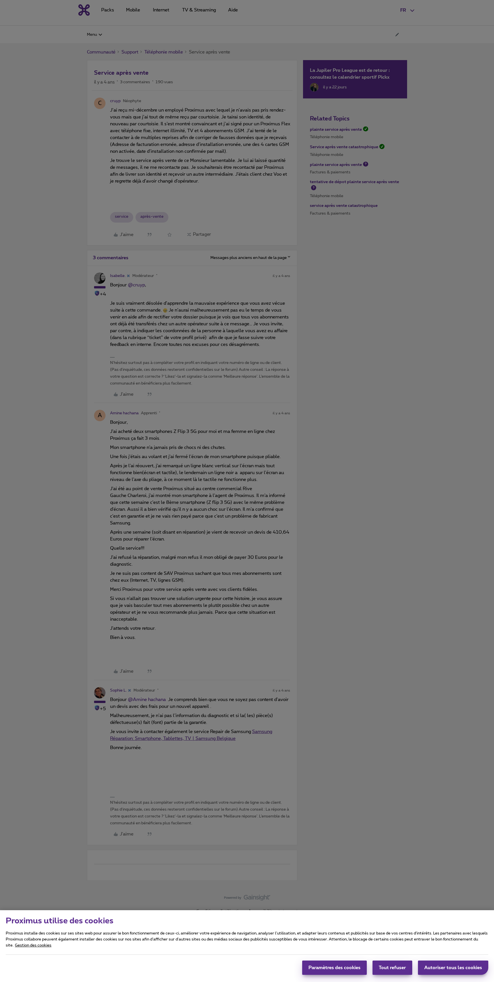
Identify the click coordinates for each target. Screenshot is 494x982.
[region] (247, 946)
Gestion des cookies (33, 945)
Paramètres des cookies (334, 967)
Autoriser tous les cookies (453, 967)
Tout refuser (392, 967)
